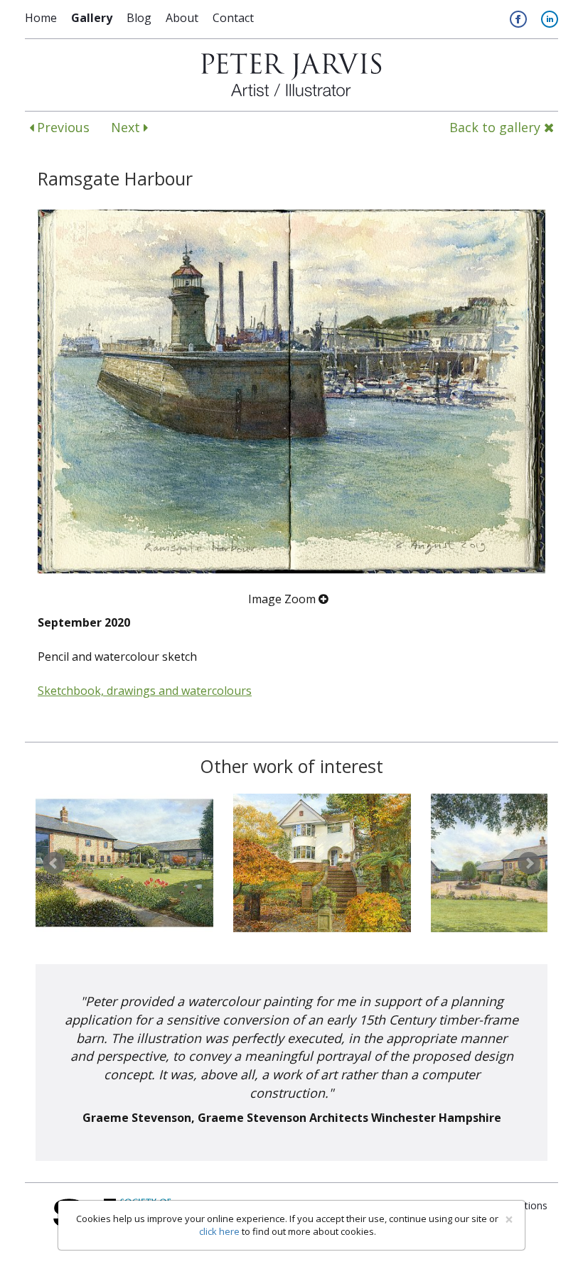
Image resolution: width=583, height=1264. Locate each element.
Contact (233, 18)
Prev (54, 863)
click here (219, 1231)
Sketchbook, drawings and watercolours (145, 690)
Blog (139, 18)
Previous (61, 127)
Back (494, 127)
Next (127, 127)
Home (41, 18)
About (182, 18)
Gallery (91, 18)
